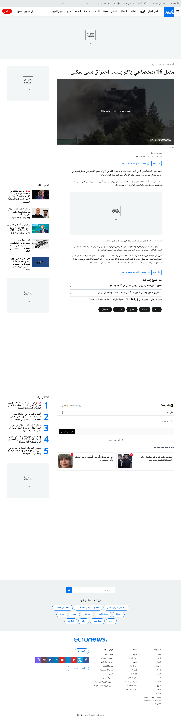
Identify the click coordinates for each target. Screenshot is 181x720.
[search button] (63, 3)
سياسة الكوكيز (108, 666)
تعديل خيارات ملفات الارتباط (103, 685)
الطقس (134, 662)
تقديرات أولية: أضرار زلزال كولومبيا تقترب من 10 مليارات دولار (135, 285)
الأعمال (123, 11)
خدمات (134, 649)
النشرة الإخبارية (79, 668)
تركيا (83, 621)
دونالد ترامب (103, 614)
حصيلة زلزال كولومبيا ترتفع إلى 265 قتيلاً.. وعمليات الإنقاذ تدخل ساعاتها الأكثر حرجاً (125, 299)
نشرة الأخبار (133, 658)
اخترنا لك (43, 185)
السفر (114, 11)
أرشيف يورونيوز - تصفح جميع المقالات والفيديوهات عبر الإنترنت (151, 700)
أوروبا (142, 11)
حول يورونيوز (108, 654)
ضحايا (144, 309)
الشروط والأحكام (107, 662)
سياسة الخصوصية (106, 670)
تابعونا (134, 670)
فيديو (69, 11)
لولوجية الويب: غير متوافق (103, 682)
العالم (133, 11)
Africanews (132, 685)
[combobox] (77, 3)
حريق (132, 309)
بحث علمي (97, 621)
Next (105, 11)
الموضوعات (157, 649)
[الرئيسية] (173, 64)
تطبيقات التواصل (131, 678)
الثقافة (96, 11)
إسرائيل (87, 614)
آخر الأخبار (153, 11)
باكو (156, 309)
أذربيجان (153, 65)
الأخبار (167, 65)
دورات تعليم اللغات (130, 689)
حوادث (119, 309)
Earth (87, 11)
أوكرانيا (71, 621)
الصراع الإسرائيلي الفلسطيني (88, 607)
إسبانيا (118, 614)
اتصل (111, 674)
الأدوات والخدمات (130, 682)
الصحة (78, 11)
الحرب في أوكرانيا (62, 607)
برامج (159, 689)
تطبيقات (134, 674)
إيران (111, 621)
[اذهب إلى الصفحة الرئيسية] (169, 12)
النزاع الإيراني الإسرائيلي (116, 607)
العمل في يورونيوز (106, 678)
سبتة (74, 614)
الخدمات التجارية (107, 658)
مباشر (7, 11)
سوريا (62, 614)
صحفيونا (158, 693)
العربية (173, 3)
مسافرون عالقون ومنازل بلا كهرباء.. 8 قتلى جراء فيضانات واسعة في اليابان (130, 292)
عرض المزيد (108, 649)
